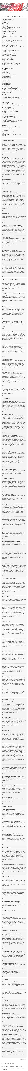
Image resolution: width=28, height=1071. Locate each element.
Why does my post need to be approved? (10, 64)
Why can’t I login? (5, 26)
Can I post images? (6, 73)
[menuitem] (2, 1069)
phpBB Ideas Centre (9, 1017)
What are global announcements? (8, 75)
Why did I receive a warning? (7, 60)
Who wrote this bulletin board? (8, 131)
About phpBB (16, 1008)
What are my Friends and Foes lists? (9, 103)
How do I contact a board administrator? (10, 136)
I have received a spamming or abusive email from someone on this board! (14, 99)
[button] (22, 1)
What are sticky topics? (6, 77)
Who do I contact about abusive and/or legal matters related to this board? (13, 135)
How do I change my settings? (8, 35)
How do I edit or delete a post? (8, 51)
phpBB (5, 339)
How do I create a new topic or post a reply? (10, 50)
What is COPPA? (5, 22)
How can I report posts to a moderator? (9, 62)
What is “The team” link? (7, 92)
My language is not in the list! (7, 41)
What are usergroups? (6, 85)
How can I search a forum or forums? (9, 108)
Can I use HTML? (5, 71)
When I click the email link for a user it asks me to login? (13, 46)
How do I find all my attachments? (8, 128)
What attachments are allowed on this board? (11, 126)
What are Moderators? (6, 84)
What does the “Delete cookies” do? (9, 31)
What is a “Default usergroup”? (8, 91)
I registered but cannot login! (7, 24)
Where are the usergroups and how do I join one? (11, 87)
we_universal (5, 1067)
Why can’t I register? (6, 23)
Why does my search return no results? (9, 110)
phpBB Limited (11, 1005)
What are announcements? (7, 76)
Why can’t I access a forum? (7, 58)
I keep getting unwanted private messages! (10, 97)
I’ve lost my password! (6, 28)
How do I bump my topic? (7, 66)
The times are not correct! (7, 38)
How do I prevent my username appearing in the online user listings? (13, 37)
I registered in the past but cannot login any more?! (12, 27)
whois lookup (19, 1030)
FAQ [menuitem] (1, 10)
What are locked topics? (6, 78)
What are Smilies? (5, 72)
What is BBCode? (5, 69)
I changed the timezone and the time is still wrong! (12, 40)
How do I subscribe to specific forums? (9, 121)
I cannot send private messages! (8, 96)
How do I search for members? (8, 112)
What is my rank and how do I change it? (10, 45)
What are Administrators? (7, 83)
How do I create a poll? (6, 54)
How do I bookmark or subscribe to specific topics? (12, 120)
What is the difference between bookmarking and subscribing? (11, 118)
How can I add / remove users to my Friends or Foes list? (13, 105)
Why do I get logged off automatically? (9, 30)
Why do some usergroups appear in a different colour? (12, 89)
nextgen (19, 1067)
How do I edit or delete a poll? (8, 56)
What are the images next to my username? (10, 42)
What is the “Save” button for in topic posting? (11, 63)
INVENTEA (15, 1067)
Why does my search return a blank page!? (10, 111)
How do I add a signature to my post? (9, 53)
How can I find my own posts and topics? (10, 114)
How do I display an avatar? (7, 44)
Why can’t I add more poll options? (9, 55)
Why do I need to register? (7, 20)
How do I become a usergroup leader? (9, 88)
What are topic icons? (6, 80)
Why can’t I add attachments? (8, 59)
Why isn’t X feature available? (8, 133)
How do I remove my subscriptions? (9, 122)
